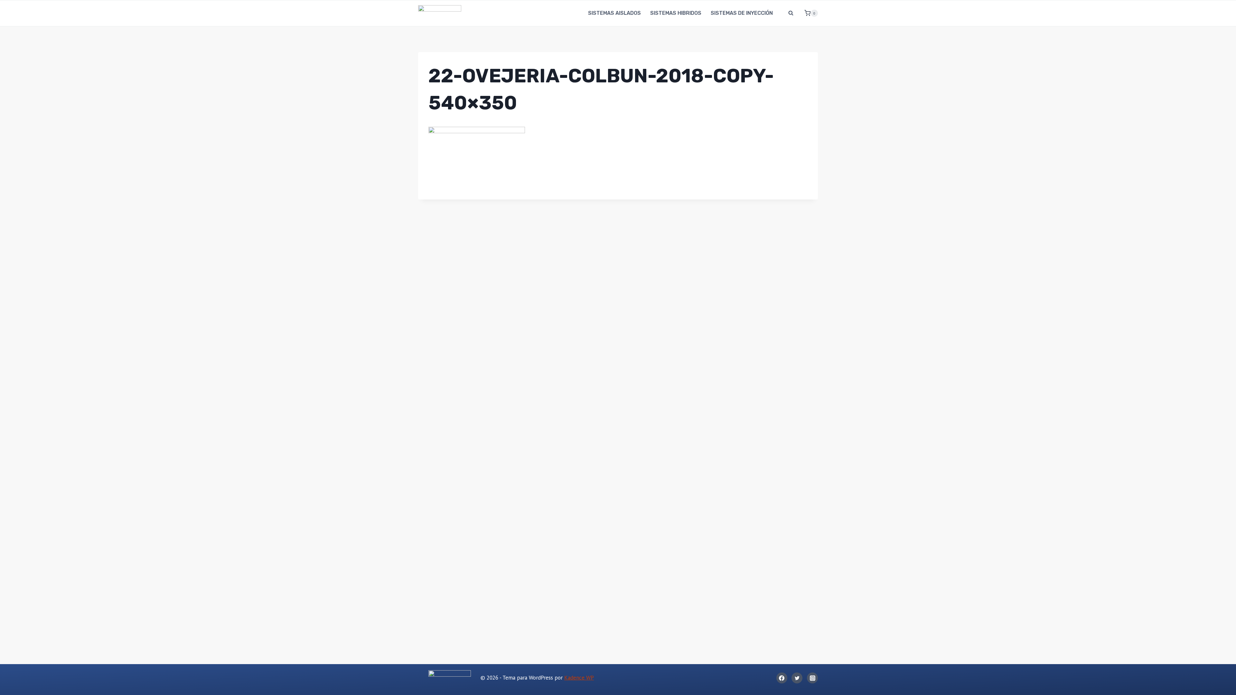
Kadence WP (579, 677)
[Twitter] (796, 677)
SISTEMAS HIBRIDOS (675, 13)
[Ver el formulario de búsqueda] (791, 13)
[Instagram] (812, 677)
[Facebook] (781, 677)
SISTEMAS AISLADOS (614, 13)
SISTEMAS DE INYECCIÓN (742, 13)
